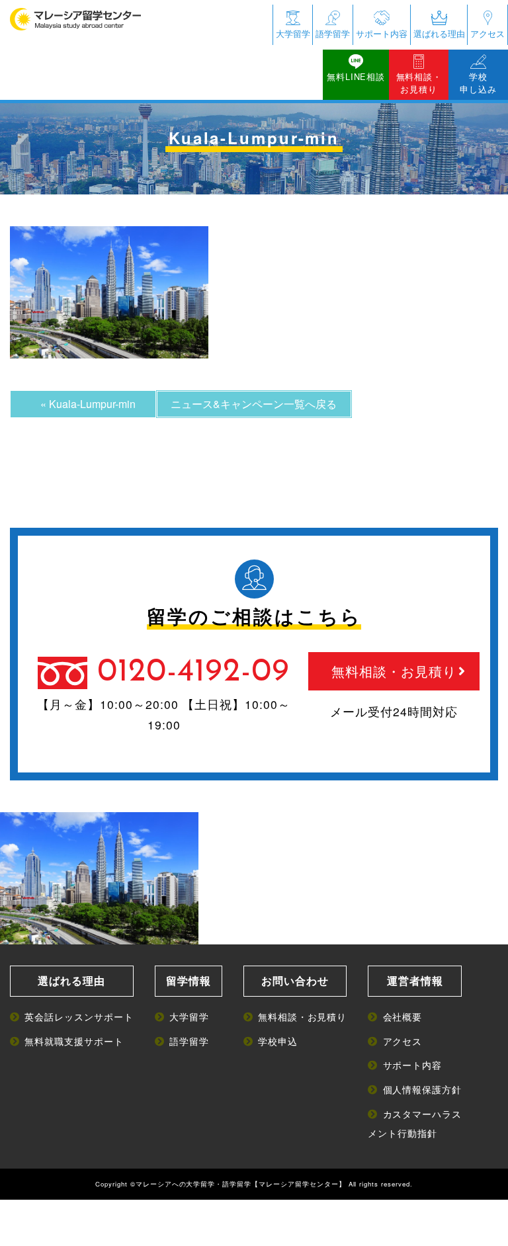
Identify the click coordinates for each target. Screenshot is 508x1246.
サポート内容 (381, 33)
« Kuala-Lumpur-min (88, 403)
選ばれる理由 (439, 33)
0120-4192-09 (193, 672)
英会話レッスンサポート (79, 1016)
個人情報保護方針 (422, 1089)
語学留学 (333, 33)
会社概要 (402, 1016)
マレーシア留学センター (299, 1183)
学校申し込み (478, 82)
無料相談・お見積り (419, 82)
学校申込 (278, 1041)
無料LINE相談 (355, 76)
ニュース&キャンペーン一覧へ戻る (254, 403)
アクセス (487, 33)
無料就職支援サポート (74, 1041)
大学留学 (293, 33)
